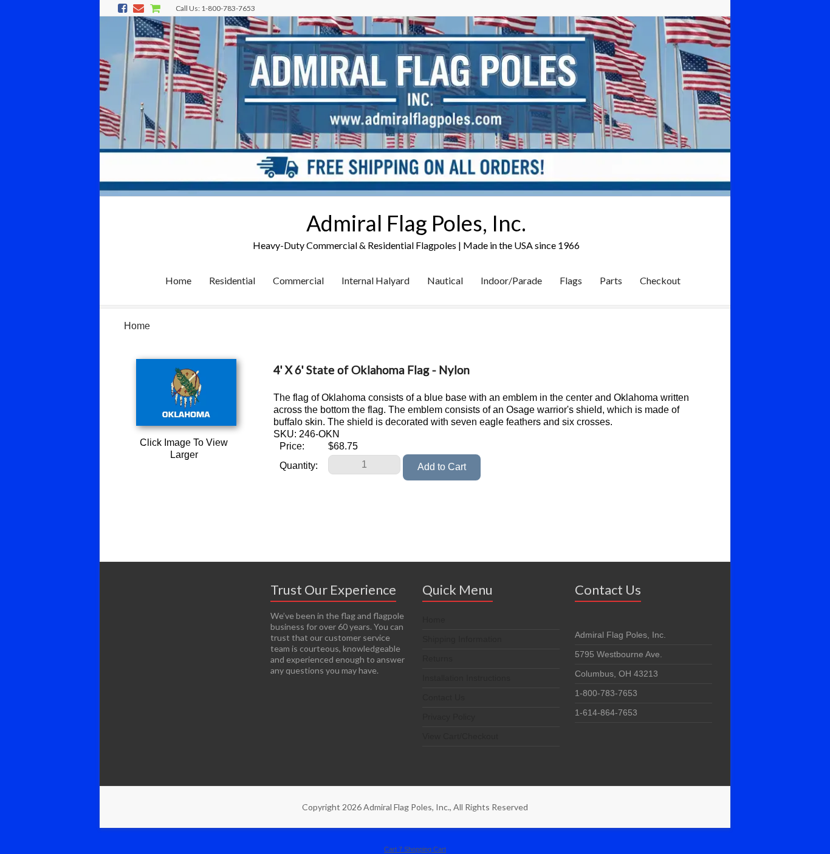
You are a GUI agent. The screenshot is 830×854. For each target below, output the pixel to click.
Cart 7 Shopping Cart (415, 849)
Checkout (660, 280)
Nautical (445, 280)
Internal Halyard (375, 280)
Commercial (298, 280)
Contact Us (443, 697)
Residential (232, 280)
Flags (571, 280)
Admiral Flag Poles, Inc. (416, 223)
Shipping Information (462, 639)
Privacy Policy (448, 717)
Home (178, 280)
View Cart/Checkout (460, 736)
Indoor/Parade (511, 280)
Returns (437, 658)
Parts (611, 280)
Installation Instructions (466, 678)
